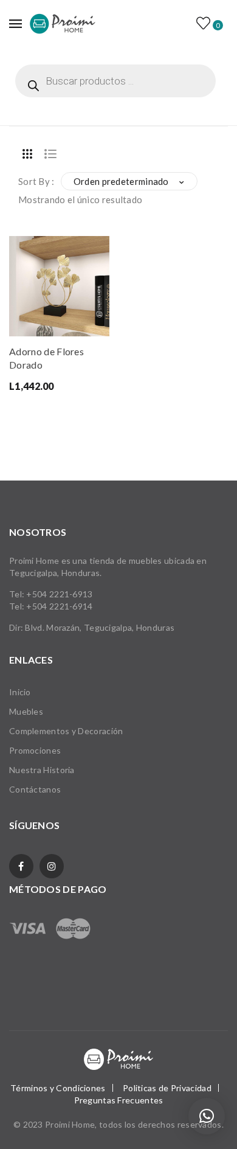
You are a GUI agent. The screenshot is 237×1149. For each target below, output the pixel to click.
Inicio (20, 692)
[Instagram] (52, 866)
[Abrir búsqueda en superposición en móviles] (115, 80)
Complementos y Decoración (66, 731)
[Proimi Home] (62, 23)
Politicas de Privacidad (167, 1088)
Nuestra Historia (42, 770)
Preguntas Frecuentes (118, 1100)
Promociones (35, 750)
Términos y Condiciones (58, 1088)
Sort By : (36, 181)
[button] (206, 1116)
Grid (27, 154)
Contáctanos (35, 789)
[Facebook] (21, 866)
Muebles (26, 711)
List (50, 154)
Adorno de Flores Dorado (46, 357)
